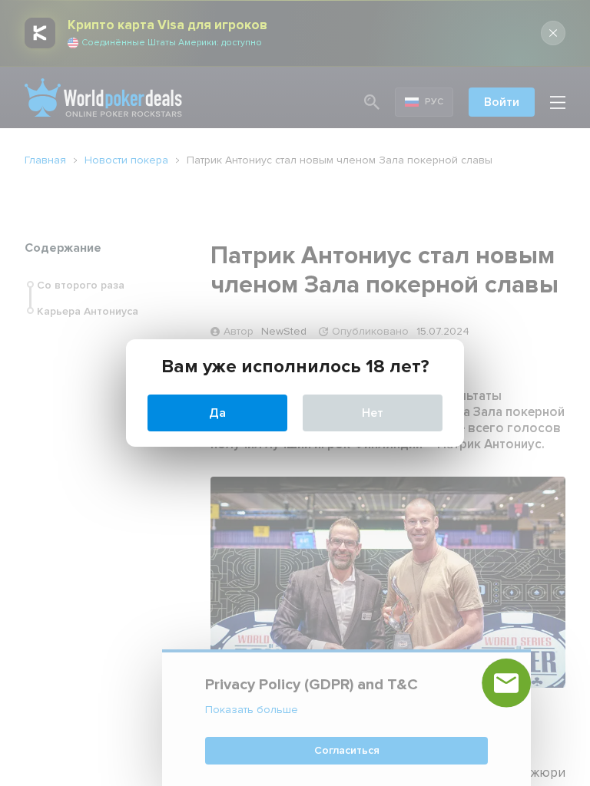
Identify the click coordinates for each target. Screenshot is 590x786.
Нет (372, 413)
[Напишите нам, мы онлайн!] (506, 683)
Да (217, 413)
